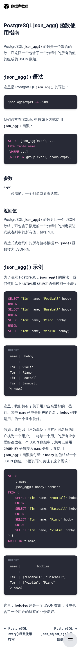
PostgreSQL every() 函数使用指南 (18, 634)
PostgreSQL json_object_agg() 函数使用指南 (59, 634)
